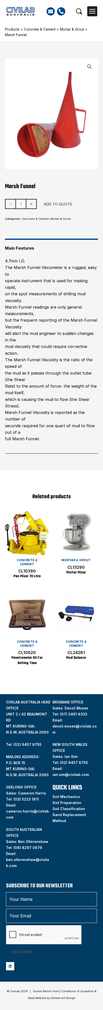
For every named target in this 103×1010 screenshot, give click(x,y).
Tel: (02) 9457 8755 (24, 744)
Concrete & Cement (40, 29)
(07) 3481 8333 (73, 714)
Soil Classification (68, 809)
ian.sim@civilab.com (70, 774)
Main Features (19, 248)
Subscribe (21, 952)
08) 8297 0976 (28, 847)
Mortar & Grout (72, 29)
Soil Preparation (66, 803)
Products (12, 29)
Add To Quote (58, 204)
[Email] (50, 11)
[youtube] (10, 966)
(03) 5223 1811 (26, 799)
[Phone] (61, 11)
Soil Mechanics (66, 797)
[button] (79, 11)
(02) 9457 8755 (74, 762)
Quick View (27, 550)
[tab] (51, 246)
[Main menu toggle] (92, 11)
